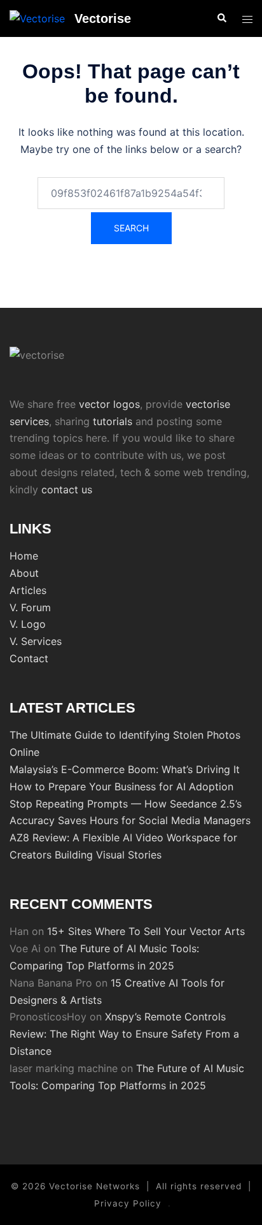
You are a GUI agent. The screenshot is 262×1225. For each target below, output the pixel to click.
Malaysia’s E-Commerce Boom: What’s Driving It (125, 769)
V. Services (36, 641)
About (24, 573)
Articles (28, 590)
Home (24, 555)
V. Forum (30, 607)
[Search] (221, 18)
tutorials (112, 421)
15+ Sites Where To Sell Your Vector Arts (146, 931)
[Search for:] (131, 193)
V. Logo (28, 624)
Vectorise (102, 18)
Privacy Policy (128, 1203)
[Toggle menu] (247, 18)
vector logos (109, 404)
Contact (29, 658)
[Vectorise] (37, 18)
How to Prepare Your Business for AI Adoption (121, 786)
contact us (66, 489)
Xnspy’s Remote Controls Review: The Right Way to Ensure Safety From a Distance (124, 1033)
